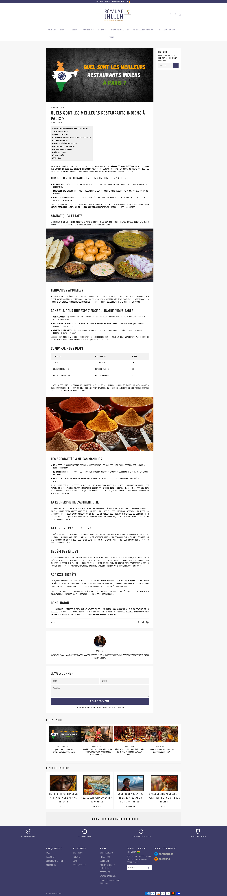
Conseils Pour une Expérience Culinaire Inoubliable (71, 137)
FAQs (48, 853)
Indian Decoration (119, 29)
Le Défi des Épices (58, 152)
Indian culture (106, 853)
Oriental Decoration (143, 29)
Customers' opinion (54, 861)
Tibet (111, 37)
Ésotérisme (105, 872)
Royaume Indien (56, 893)
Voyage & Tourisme (108, 876)
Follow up (50, 857)
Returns (76, 857)
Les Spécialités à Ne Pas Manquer (64, 143)
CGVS (75, 861)
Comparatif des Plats (60, 140)
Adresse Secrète (58, 155)
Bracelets (88, 29)
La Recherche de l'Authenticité (63, 146)
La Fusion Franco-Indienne (62, 149)
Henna (101, 29)
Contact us (51, 865)
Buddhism (104, 861)
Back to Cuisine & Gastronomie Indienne (115, 819)
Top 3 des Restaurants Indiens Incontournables (70, 128)
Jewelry (73, 29)
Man (62, 29)
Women (51, 29)
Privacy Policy (79, 865)
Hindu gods (105, 857)
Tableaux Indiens (167, 29)
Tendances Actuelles (60, 134)
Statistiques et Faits (60, 131)
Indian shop (78, 853)
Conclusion (56, 158)
